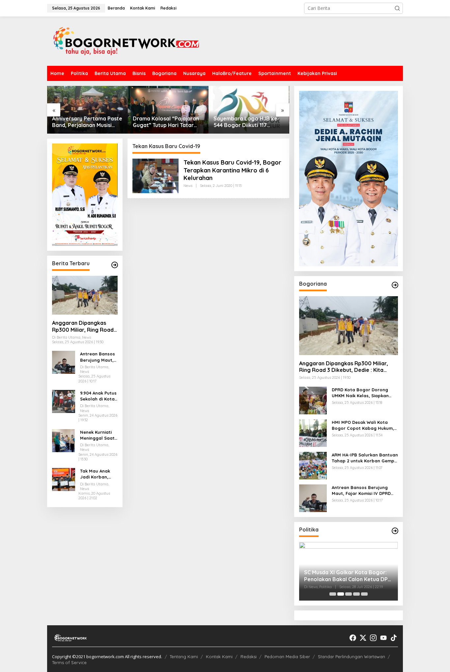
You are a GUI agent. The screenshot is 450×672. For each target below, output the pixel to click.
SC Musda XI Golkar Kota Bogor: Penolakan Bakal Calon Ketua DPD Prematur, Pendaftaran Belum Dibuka (348, 576)
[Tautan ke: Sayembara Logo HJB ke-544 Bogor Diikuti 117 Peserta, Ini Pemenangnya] (249, 110)
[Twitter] (363, 637)
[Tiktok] (393, 637)
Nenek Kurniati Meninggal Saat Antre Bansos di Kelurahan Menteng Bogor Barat (97, 435)
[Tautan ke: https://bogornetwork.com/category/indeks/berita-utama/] (115, 265)
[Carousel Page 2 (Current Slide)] (340, 594)
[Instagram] (373, 637)
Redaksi (248, 656)
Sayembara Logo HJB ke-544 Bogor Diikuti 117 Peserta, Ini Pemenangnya (246, 122)
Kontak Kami (219, 656)
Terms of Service (69, 662)
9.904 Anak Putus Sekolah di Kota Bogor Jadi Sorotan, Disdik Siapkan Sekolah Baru (98, 396)
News (187, 185)
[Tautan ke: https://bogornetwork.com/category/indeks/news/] (395, 531)
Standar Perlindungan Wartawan (351, 656)
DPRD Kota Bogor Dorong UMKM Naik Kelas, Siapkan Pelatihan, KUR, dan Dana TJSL (360, 393)
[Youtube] (383, 637)
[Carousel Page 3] (348, 594)
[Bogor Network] (126, 41)
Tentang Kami (184, 656)
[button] (397, 8)
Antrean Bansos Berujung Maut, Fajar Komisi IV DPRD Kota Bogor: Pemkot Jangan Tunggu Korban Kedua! (97, 357)
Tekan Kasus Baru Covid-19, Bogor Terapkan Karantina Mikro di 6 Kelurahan (232, 170)
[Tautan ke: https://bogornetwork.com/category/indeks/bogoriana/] (395, 285)
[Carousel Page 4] (356, 594)
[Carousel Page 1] (332, 594)
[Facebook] (353, 637)
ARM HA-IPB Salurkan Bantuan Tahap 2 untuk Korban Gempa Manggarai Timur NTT (365, 458)
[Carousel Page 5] (364, 594)
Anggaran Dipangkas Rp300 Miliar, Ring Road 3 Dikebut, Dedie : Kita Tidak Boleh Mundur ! (83, 326)
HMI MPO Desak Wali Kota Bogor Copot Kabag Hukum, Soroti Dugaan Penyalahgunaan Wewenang (363, 425)
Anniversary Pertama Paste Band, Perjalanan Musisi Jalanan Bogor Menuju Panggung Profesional (87, 122)
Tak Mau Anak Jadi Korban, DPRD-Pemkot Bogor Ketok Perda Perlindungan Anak (95, 474)
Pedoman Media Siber (287, 656)
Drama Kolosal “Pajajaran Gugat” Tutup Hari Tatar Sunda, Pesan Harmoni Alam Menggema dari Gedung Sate (166, 122)
